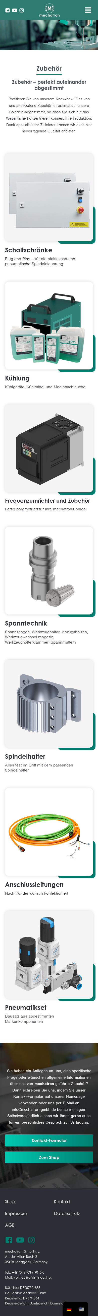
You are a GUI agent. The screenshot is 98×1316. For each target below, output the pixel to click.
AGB (10, 1225)
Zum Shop (49, 1157)
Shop (10, 1201)
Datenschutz (67, 1213)
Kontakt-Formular (49, 1140)
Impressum (16, 1213)
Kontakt (62, 1201)
